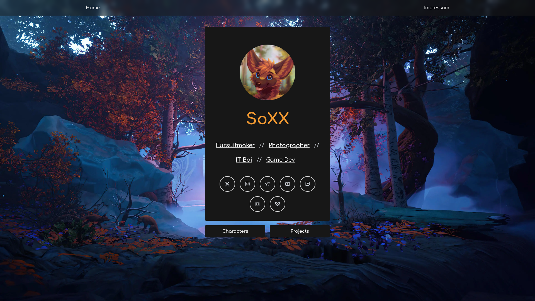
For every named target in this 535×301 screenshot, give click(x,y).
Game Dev (280, 160)
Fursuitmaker (235, 145)
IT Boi (244, 160)
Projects (300, 231)
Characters (235, 231)
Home (93, 7)
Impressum (436, 7)
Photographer (289, 145)
